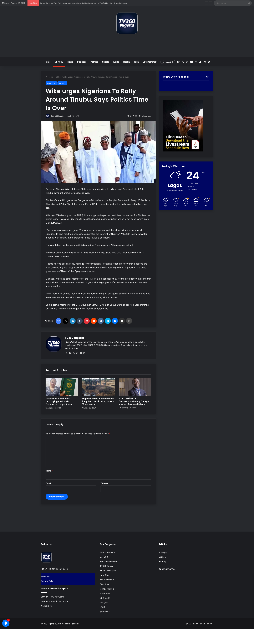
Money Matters (107, 589)
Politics (94, 62)
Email (49, 483)
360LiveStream (107, 552)
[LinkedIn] (73, 321)
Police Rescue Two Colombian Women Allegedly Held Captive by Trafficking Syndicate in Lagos (83, 3)
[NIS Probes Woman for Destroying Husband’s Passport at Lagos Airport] (62, 387)
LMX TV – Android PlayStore (54, 601)
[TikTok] (60, 569)
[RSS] (67, 569)
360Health (105, 598)
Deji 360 (104, 557)
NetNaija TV (46, 606)
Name (49, 471)
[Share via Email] (122, 321)
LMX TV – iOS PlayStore (52, 597)
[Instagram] (84, 353)
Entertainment (150, 62)
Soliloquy (163, 552)
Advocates (105, 593)
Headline (51, 83)
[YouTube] (80, 353)
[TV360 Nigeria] (127, 23)
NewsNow (104, 575)
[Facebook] (58, 321)
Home (48, 62)
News (70, 62)
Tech (136, 62)
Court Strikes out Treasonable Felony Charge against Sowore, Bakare (134, 401)
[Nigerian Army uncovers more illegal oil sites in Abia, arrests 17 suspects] (98, 387)
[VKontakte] (101, 321)
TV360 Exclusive (108, 570)
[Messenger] (115, 321)
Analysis (104, 602)
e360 (102, 607)
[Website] (66, 353)
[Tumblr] (80, 321)
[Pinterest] (87, 321)
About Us (45, 576)
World (116, 62)
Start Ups (104, 584)
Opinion (162, 557)
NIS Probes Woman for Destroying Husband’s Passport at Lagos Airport (60, 401)
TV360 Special (107, 566)
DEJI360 (59, 62)
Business (81, 62)
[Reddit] (94, 321)
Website (104, 483)
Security (163, 561)
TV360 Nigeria (57, 116)
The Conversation (108, 561)
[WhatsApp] (64, 569)
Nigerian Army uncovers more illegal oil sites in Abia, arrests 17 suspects (98, 401)
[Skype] (108, 321)
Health (126, 62)
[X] (65, 321)
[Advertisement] (127, 47)
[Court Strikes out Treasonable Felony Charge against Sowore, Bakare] (135, 387)
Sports (105, 62)
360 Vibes (105, 611)
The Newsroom (107, 580)
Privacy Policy (48, 581)
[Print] (129, 321)
